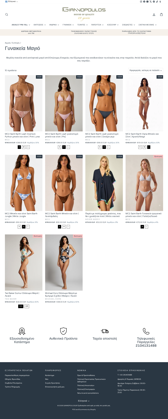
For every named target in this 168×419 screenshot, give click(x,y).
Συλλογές (16, 43)
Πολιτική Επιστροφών (86, 389)
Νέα (46, 379)
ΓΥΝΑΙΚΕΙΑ (67, 25)
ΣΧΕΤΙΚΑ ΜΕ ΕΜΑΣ (147, 25)
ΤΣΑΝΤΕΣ (81, 25)
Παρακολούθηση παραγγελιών (17, 375)
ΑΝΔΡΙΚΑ (53, 25)
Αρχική (7, 43)
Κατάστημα (49, 375)
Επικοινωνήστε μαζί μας (54, 387)
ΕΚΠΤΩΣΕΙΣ (39, 25)
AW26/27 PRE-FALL (20, 25)
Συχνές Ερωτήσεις (52, 383)
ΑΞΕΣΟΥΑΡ (112, 25)
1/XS (20, 306)
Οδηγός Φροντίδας (12, 379)
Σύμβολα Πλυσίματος (13, 383)
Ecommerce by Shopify (87, 410)
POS (73, 410)
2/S (27, 306)
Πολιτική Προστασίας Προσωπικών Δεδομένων (91, 380)
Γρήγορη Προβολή (23, 129)
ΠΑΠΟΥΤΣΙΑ (96, 25)
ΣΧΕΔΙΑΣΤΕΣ (127, 25)
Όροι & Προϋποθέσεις (86, 375)
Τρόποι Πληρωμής (12, 387)
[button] (11, 1)
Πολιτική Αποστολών (85, 385)
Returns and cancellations (88, 393)
